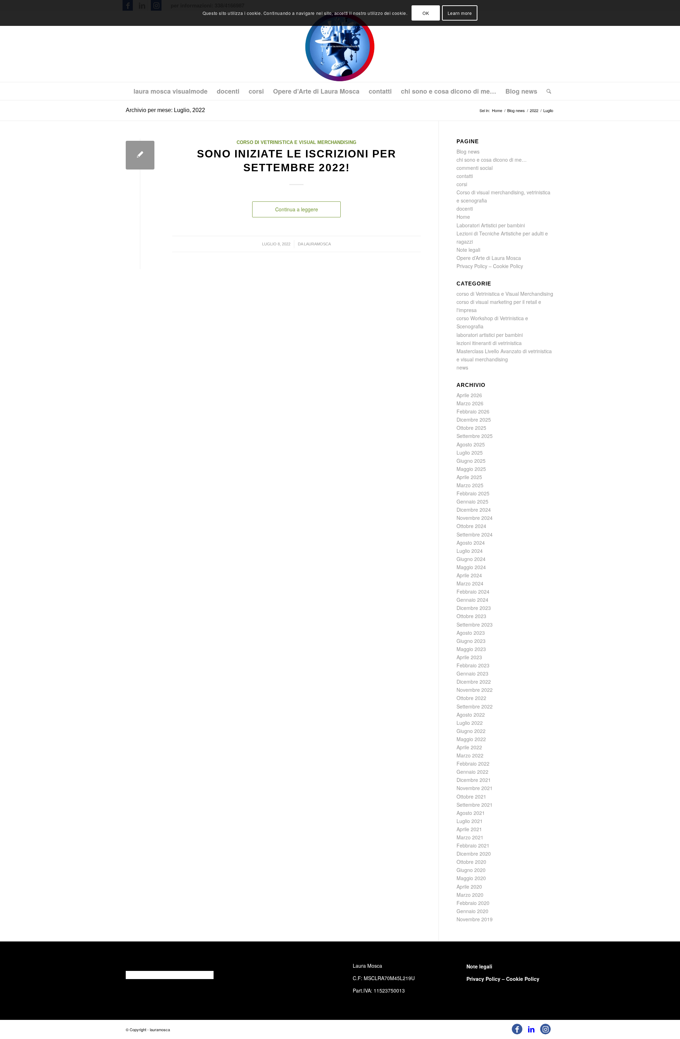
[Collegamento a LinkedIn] (531, 1029)
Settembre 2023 (475, 624)
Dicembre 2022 (474, 681)
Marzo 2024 (470, 583)
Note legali (468, 249)
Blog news (468, 151)
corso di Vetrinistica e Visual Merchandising (296, 142)
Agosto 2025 (471, 444)
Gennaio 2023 (472, 673)
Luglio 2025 (470, 452)
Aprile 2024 (469, 575)
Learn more (460, 13)
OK (426, 13)
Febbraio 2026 (473, 411)
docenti (465, 208)
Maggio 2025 (471, 468)
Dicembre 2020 (474, 853)
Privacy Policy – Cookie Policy (490, 266)
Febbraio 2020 (473, 902)
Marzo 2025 (470, 485)
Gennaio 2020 (472, 911)
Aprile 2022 (469, 747)
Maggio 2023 (471, 648)
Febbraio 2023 (473, 665)
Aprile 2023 (469, 657)
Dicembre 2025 (474, 419)
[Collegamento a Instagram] (545, 1029)
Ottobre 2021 (471, 796)
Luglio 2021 (470, 820)
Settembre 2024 (475, 534)
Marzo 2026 (470, 403)
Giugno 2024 (471, 558)
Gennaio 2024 (472, 599)
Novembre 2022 (475, 689)
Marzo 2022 (470, 755)
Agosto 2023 (471, 632)
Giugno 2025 (471, 460)
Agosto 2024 (471, 542)
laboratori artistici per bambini (490, 334)
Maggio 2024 (471, 567)
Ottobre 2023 (471, 615)
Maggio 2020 (471, 878)
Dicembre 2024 (474, 509)
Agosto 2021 (471, 812)
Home (463, 216)
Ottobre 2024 (471, 525)
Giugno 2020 (471, 869)
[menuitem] (170, 91)
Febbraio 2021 (473, 845)
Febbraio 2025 (473, 493)
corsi (462, 184)
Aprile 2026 (469, 395)
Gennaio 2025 (472, 501)
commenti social (475, 167)
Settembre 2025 (475, 435)
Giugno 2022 (471, 730)
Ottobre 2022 (471, 697)
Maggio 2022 (471, 739)
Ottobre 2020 (471, 861)
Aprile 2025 (469, 476)
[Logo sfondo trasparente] (340, 46)
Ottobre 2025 (471, 427)
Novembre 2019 (475, 919)
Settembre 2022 (475, 706)
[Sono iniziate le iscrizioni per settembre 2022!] (140, 155)
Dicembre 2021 (474, 779)
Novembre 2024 (475, 517)
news (462, 367)
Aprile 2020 (469, 886)
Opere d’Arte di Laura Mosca (489, 257)
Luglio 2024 (470, 550)
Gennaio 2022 (472, 771)
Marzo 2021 (470, 837)
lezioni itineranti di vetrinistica (489, 342)
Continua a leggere (296, 209)
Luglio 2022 (470, 722)
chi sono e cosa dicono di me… (492, 159)
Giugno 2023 (471, 640)
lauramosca (317, 244)
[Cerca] (546, 91)
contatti (465, 175)
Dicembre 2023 (474, 607)
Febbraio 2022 (473, 763)
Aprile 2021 (469, 829)
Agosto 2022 (471, 714)
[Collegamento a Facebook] (517, 1029)
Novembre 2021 (475, 787)
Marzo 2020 (470, 894)
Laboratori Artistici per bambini (491, 225)
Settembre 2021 (475, 804)
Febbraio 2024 (473, 591)
